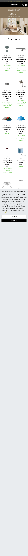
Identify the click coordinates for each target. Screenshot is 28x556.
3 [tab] (13, 33)
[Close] (26, 1)
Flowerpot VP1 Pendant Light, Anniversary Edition (7, 95)
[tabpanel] (14, 21)
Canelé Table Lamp (21, 162)
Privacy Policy (5, 212)
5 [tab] (17, 33)
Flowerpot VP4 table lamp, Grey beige (21, 94)
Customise (14, 216)
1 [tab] (8, 33)
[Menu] (2, 5)
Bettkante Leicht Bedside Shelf (21, 60)
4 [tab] (15, 33)
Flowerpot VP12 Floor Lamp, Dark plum (6, 162)
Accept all (14, 220)
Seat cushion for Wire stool (7, 128)
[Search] (20, 5)
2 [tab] (10, 33)
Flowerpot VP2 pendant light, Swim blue (21, 129)
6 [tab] (19, 33)
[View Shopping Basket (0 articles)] (26, 5)
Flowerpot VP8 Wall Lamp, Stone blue (7, 59)
